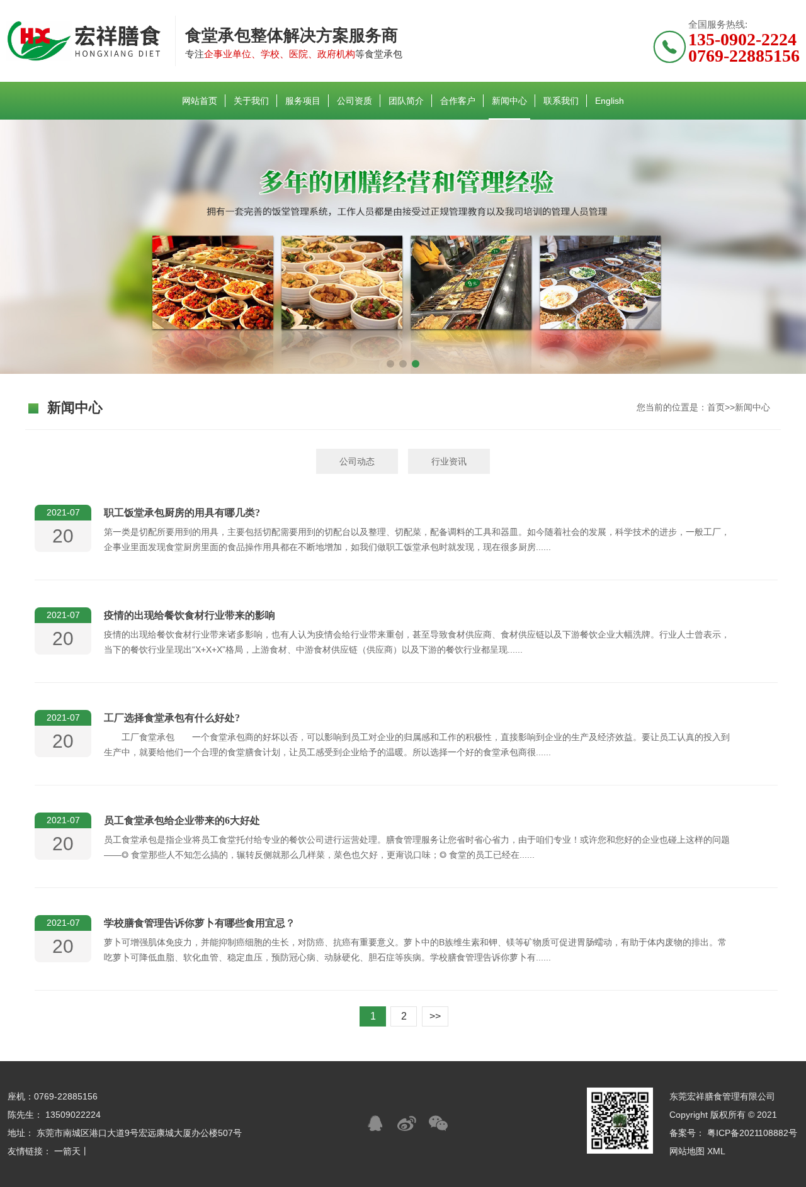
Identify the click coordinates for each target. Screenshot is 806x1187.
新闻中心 (509, 101)
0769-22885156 (744, 55)
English (609, 101)
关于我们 (251, 101)
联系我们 (561, 101)
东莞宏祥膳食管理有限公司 (722, 1096)
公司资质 (354, 101)
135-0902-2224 (742, 39)
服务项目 (303, 101)
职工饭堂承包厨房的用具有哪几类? (182, 512)
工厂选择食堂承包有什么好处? (172, 717)
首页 (716, 407)
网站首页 (199, 101)
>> (435, 1016)
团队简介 (406, 101)
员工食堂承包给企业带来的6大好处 (182, 820)
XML (716, 1151)
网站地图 (687, 1151)
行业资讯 (449, 461)
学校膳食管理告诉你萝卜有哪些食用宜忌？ (199, 923)
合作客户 (457, 101)
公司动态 (357, 461)
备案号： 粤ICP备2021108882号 (733, 1133)
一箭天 (67, 1151)
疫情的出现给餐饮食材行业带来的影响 (189, 615)
